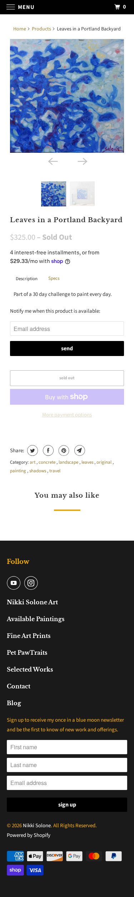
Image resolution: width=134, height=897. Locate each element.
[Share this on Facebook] (47, 450)
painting (18, 471)
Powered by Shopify (28, 835)
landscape (69, 462)
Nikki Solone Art (32, 602)
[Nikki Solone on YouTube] (15, 583)
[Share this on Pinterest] (63, 450)
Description (27, 279)
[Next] (82, 161)
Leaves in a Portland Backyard (66, 220)
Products (41, 29)
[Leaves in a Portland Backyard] (67, 96)
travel (54, 471)
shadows (38, 471)
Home (19, 29)
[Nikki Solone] (67, 7)
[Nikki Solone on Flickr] (43, 583)
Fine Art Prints (28, 635)
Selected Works (30, 669)
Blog (14, 703)
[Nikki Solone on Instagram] (32, 583)
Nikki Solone (37, 825)
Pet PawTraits (27, 652)
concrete (47, 462)
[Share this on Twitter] (31, 450)
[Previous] (52, 161)
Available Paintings (35, 619)
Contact (18, 686)
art (33, 462)
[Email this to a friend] (79, 450)
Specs (53, 278)
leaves (87, 462)
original (104, 462)
